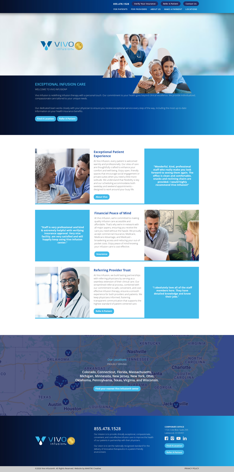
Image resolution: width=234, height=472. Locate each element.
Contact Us (191, 3)
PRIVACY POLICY (192, 468)
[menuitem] (121, 4)
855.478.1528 (121, 3)
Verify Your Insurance (145, 3)
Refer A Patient (170, 3)
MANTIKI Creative (93, 468)
